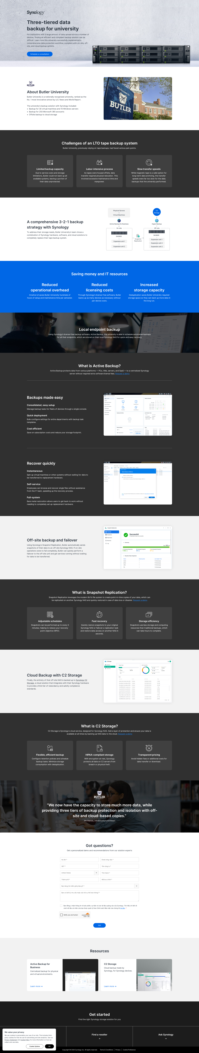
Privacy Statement (11, 1040)
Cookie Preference (129, 1050)
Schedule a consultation (39, 54)
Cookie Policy (25, 1040)
